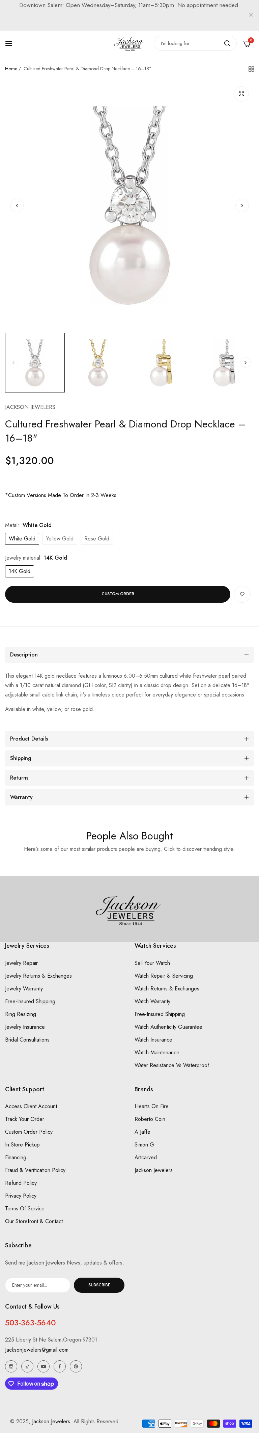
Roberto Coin (150, 1119)
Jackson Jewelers (30, 407)
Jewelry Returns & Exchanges (38, 976)
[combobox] (195, 43)
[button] (242, 205)
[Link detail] (11, 1366)
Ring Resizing (20, 1014)
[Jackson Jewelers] (129, 43)
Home (11, 68)
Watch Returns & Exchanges (167, 988)
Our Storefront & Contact (34, 1221)
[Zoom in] (241, 94)
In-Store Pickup (22, 1144)
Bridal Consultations (27, 1040)
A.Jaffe (142, 1132)
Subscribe (99, 1285)
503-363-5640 (30, 1322)
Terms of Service (25, 1208)
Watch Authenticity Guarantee (168, 1027)
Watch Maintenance (157, 1052)
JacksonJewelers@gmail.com (36, 1350)
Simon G (144, 1144)
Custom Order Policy (29, 1132)
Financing (15, 1157)
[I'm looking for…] (227, 43)
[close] (251, 15)
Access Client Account (31, 1106)
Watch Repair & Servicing (164, 976)
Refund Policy (21, 1183)
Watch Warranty (152, 1001)
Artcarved (146, 1157)
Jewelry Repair (21, 963)
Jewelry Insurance (25, 1027)
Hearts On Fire (152, 1106)
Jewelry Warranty (24, 988)
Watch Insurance (153, 1040)
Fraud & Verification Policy (35, 1170)
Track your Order (24, 1119)
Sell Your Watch (152, 963)
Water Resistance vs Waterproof (172, 1065)
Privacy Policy (20, 1196)
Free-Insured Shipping (30, 1001)
